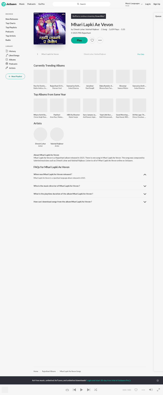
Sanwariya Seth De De (73, 86)
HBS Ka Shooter (73, 115)
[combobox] (81, 4)
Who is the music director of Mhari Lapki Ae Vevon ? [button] (57, 186)
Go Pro (41, 4)
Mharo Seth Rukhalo (40, 115)
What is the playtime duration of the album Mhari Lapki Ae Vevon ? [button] (63, 194)
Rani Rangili (90, 88)
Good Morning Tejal (123, 115)
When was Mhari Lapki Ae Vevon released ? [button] (53, 174)
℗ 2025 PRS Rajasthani (81, 33)
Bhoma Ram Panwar (107, 88)
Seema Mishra (123, 88)
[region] (90, 371)
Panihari (57, 115)
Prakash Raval (58, 385)
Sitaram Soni (57, 88)
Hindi (127, 5)
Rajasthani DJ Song (57, 86)
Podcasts (31, 4)
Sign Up (156, 4)
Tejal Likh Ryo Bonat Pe (106, 115)
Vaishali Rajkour (92, 29)
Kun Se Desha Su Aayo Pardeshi (40, 86)
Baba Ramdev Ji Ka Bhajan (106, 86)
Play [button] (79, 40)
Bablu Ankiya (38, 88)
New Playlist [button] (16, 76)
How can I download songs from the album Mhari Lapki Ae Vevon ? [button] (63, 201)
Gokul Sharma (73, 88)
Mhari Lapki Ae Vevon (50, 54)
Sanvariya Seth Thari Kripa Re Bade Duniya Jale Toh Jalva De (139, 86)
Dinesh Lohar (79, 29)
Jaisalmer (90, 86)
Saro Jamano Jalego (90, 115)
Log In (148, 4)
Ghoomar (123, 86)
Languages (132, 3)
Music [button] (22, 4)
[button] (133, 4)
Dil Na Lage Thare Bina (139, 115)
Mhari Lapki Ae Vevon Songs (70, 371)
